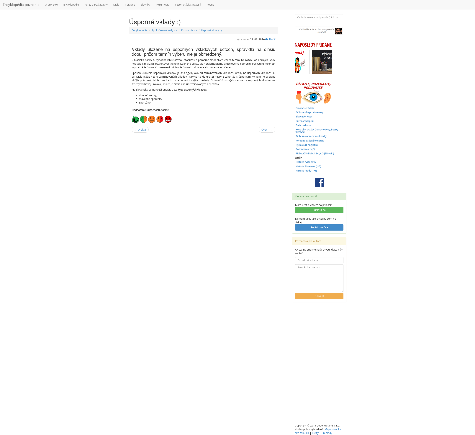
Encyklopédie (71, 4)
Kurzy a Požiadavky (96, 4)
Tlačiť (271, 39)
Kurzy (315, 433)
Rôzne (210, 4)
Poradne (130, 4)
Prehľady (327, 433)
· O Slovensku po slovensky (309, 112)
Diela (116, 4)
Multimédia (162, 4)
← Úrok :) (140, 129)
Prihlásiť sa (319, 210)
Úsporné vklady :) (211, 30)
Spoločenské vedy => (164, 30)
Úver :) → (267, 129)
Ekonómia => (189, 30)
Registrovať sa (319, 227)
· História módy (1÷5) (306, 170)
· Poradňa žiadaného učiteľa (309, 140)
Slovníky (145, 4)
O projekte (51, 4)
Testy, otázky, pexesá (188, 4)
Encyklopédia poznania (21, 4)
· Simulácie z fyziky (304, 108)
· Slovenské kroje (303, 116)
